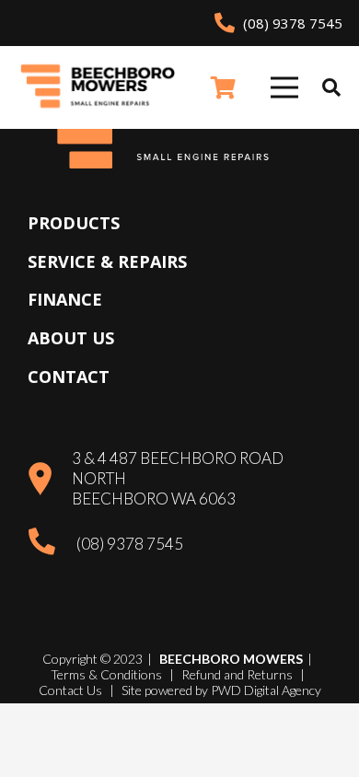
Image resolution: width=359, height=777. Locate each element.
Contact (69, 376)
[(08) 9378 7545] (52, 544)
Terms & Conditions (106, 674)
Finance (65, 299)
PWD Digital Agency (266, 690)
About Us (71, 338)
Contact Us (70, 690)
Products (74, 223)
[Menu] (284, 87)
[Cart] (223, 87)
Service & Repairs (107, 261)
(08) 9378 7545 (129, 543)
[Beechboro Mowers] (98, 88)
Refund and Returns (237, 674)
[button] (331, 87)
